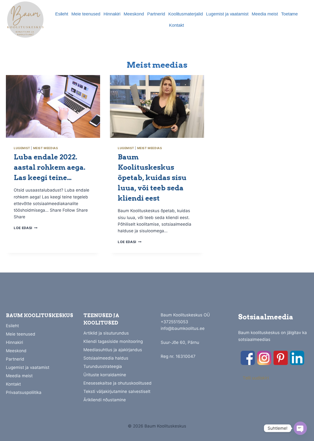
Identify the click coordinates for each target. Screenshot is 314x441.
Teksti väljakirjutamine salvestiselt (116, 391)
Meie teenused (85, 14)
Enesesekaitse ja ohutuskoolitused (117, 383)
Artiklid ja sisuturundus (106, 333)
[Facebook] (247, 358)
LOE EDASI (26, 228)
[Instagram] (264, 358)
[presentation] (53, 106)
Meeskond (134, 14)
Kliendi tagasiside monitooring (113, 341)
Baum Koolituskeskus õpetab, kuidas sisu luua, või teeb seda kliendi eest (152, 177)
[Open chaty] (300, 428)
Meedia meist (265, 14)
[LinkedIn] (297, 358)
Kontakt (176, 25)
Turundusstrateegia (102, 366)
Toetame (289, 14)
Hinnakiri (112, 14)
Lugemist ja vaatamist (227, 14)
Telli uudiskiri (256, 377)
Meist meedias (45, 148)
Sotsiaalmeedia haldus (105, 358)
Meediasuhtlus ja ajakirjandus (112, 349)
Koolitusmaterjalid (185, 14)
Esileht (61, 14)
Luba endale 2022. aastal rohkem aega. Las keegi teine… (49, 167)
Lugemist (22, 148)
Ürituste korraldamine (104, 374)
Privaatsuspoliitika (23, 392)
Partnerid (156, 14)
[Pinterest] (280, 358)
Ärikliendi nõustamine (104, 399)
